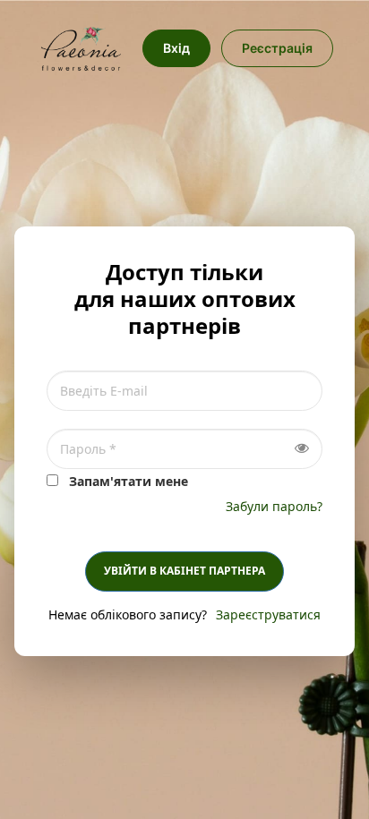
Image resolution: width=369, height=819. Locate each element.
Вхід (176, 47)
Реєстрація (277, 47)
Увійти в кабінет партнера (184, 570)
